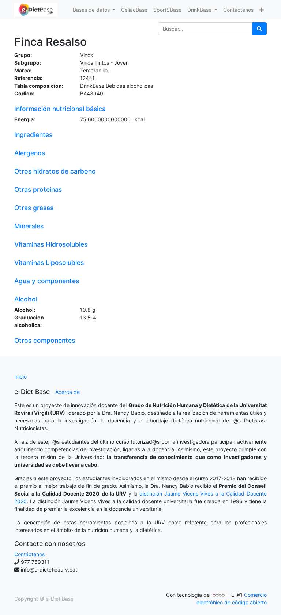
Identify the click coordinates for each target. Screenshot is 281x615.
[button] (261, 9)
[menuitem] (134, 9)
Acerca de (67, 392)
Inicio (20, 376)
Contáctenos (29, 554)
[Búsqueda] (259, 28)
